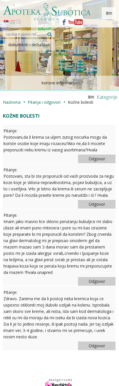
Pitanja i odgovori (44, 102)
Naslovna (12, 102)
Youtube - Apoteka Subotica (75, 20)
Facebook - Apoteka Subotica (62, 20)
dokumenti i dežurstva (29, 44)
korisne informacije (59, 83)
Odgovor (97, 159)
